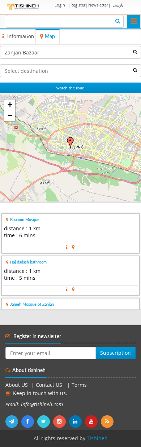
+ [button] (10, 104)
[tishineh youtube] (93, 421)
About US (16, 385)
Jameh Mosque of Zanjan (32, 304)
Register (77, 5)
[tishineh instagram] (61, 421)
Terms (79, 385)
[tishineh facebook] (29, 421)
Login (60, 5)
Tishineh (97, 438)
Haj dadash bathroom (28, 262)
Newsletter (98, 5)
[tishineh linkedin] (77, 421)
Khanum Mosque (24, 220)
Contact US (50, 385)
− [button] (10, 115)
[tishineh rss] (108, 421)
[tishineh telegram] (13, 421)
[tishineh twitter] (45, 421)
